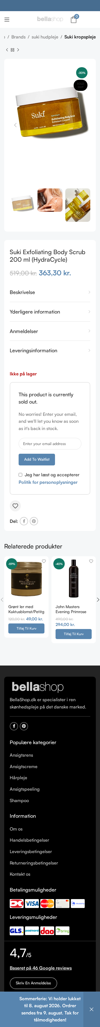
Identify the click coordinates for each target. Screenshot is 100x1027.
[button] (26, 628)
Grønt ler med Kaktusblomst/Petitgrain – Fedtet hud (26, 611)
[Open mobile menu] (6, 19)
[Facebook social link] (24, 521)
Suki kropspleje (80, 37)
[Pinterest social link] (34, 521)
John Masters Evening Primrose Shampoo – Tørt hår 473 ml (71, 613)
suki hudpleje (45, 37)
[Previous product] (7, 50)
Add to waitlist (36, 459)
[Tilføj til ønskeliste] (15, 506)
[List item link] (50, 755)
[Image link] (37, 687)
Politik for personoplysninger (48, 482)
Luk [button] (91, 1009)
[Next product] (18, 50)
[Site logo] (50, 19)
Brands (18, 37)
